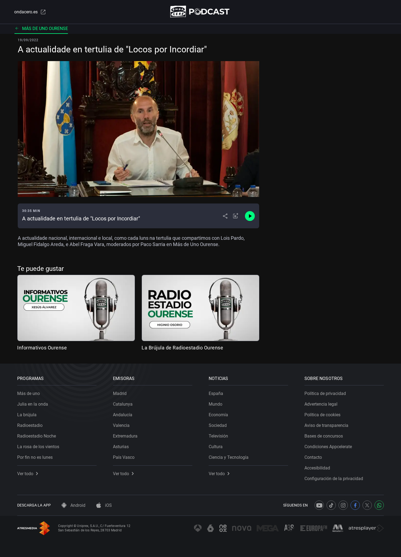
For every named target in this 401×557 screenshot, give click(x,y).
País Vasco (123, 457)
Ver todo (25, 473)
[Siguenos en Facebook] (355, 505)
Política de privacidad (325, 393)
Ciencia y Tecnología (229, 457)
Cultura (216, 446)
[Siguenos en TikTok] (331, 505)
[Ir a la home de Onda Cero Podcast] (200, 11)
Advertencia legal (320, 404)
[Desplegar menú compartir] (225, 216)
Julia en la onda (32, 404)
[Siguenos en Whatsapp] (379, 505)
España (216, 393)
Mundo (215, 404)
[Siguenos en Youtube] (319, 505)
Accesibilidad (317, 468)
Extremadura (125, 436)
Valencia (121, 425)
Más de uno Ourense (45, 28)
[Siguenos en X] (367, 505)
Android (77, 505)
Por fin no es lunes (35, 457)
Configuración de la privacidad (333, 478)
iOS (108, 505)
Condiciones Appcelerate (328, 446)
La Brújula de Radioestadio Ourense (182, 348)
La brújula (27, 414)
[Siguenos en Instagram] (343, 505)
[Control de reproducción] (250, 216)
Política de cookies (322, 414)
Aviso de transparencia (326, 425)
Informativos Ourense (42, 348)
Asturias (121, 446)
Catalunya (123, 404)
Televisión (218, 436)
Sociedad (218, 425)
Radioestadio (30, 425)
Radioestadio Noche (36, 436)
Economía (218, 414)
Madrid (120, 393)
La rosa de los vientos (38, 446)
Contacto (313, 457)
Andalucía (122, 414)
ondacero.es (26, 11)
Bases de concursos (323, 436)
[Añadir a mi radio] (236, 216)
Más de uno (28, 393)
